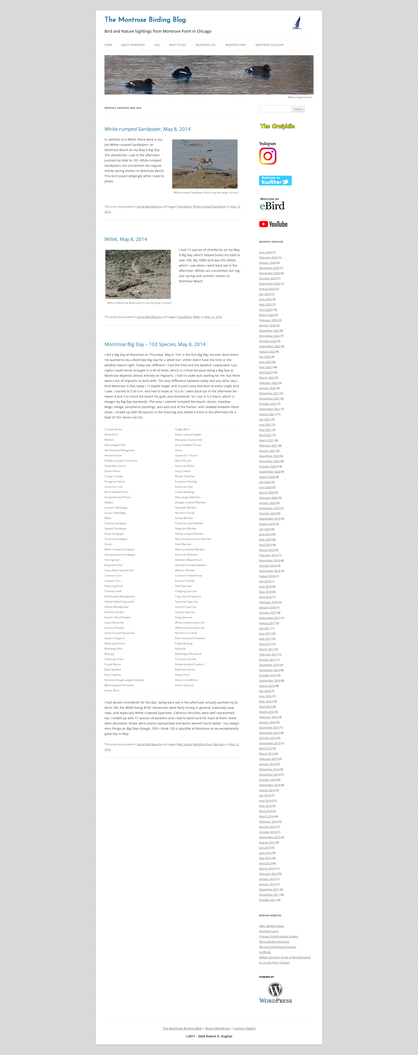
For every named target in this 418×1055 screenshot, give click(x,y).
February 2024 (268, 257)
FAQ (157, 45)
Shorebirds (184, 206)
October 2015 (267, 738)
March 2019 (266, 550)
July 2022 (264, 357)
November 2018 (269, 560)
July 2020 (264, 482)
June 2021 (265, 425)
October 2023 (267, 278)
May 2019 (265, 539)
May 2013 (265, 858)
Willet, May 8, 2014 (125, 239)
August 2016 (267, 686)
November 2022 (269, 336)
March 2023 (266, 315)
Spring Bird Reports (149, 206)
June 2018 (265, 586)
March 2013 (266, 868)
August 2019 (267, 524)
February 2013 (268, 874)
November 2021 (269, 398)
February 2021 (268, 445)
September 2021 (269, 409)
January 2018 (267, 607)
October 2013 (267, 832)
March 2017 (266, 649)
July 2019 (264, 529)
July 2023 (264, 294)
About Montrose (133, 45)
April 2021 (265, 435)
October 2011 (267, 900)
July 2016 (264, 691)
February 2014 (268, 821)
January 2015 (267, 764)
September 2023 (269, 284)
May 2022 (265, 367)
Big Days (219, 744)
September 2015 (269, 743)
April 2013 (265, 863)
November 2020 (269, 461)
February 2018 (268, 602)
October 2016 (267, 675)
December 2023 (269, 268)
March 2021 (266, 440)
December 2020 (269, 456)
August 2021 (267, 414)
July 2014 (264, 795)
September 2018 (269, 571)
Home (108, 45)
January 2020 (267, 503)
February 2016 (268, 717)
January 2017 (267, 660)
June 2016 (265, 696)
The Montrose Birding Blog (145, 20)
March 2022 (266, 378)
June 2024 (265, 252)
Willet (196, 317)
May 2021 (265, 430)
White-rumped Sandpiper (209, 206)
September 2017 (269, 618)
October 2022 (267, 341)
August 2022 (267, 351)
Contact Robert (245, 1028)
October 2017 (267, 613)
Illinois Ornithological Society (277, 947)
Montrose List (206, 45)
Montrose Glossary (270, 45)
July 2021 (264, 419)
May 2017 (265, 639)
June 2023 (265, 299)
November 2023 (269, 273)
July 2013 (264, 848)
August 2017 (267, 623)
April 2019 (265, 545)
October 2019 (267, 513)
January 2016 (267, 722)
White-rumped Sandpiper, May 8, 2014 (147, 129)
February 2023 (268, 320)
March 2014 (266, 816)
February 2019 (268, 555)
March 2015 (266, 754)
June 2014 (265, 801)
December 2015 (269, 727)
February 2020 (268, 498)
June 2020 (265, 487)
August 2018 (267, 576)
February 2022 (268, 383)
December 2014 (269, 769)
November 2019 (269, 508)
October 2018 (267, 566)
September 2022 (269, 346)
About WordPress (217, 1028)
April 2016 (265, 707)
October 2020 (267, 466)
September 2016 (269, 680)
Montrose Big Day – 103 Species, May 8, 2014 (155, 344)
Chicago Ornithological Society (278, 936)
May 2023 (265, 304)
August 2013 (267, 842)
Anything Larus (269, 931)
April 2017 (265, 644)
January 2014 (267, 827)
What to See (177, 45)
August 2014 (267, 790)
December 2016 (269, 665)
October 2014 (267, 780)
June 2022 (265, 362)
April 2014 (265, 811)
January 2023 (267, 325)
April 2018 (265, 597)
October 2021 (267, 404)
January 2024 (267, 263)
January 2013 (267, 879)
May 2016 (265, 701)
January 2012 (267, 884)
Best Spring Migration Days (194, 744)
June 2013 (265, 853)
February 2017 (268, 654)
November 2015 (269, 733)
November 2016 (269, 670)
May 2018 (265, 592)
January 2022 (267, 388)
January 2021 (267, 451)
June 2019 (265, 534)
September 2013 (269, 837)
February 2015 (268, 759)
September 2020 (269, 472)
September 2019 (269, 519)
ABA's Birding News (271, 926)
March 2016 (266, 712)
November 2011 (269, 895)
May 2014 (265, 806)
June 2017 (265, 633)
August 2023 (267, 289)
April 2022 (265, 372)
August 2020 (267, 477)
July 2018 (264, 581)
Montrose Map (235, 45)
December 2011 (269, 889)
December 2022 (269, 331)
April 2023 (265, 310)
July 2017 (264, 628)
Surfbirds (265, 952)
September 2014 (269, 785)
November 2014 (269, 774)
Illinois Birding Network (274, 942)
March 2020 (266, 492)
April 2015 (265, 748)
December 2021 (269, 393)
